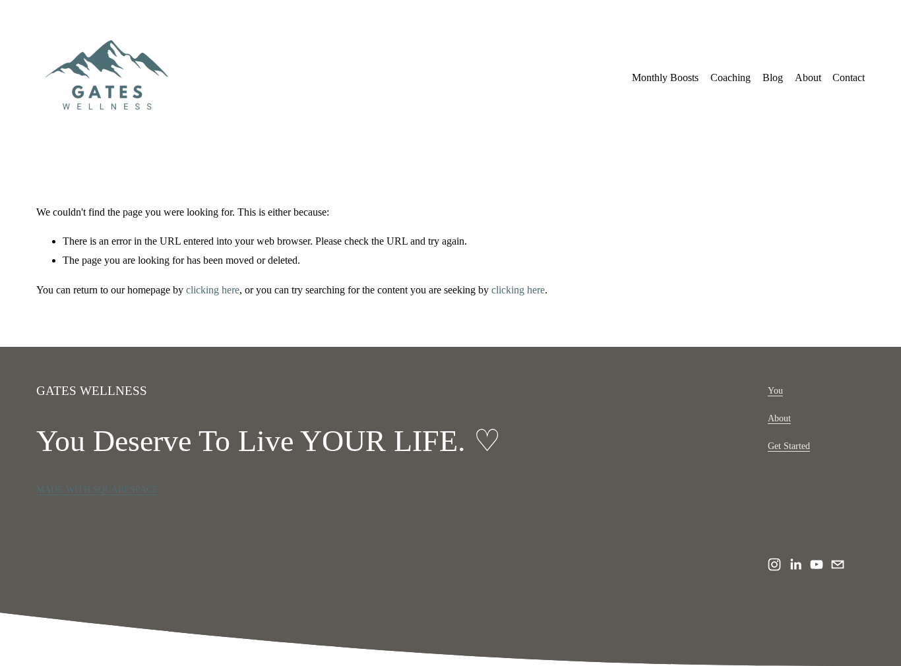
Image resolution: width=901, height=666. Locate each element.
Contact (848, 77)
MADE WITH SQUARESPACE (97, 489)
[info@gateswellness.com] (837, 564)
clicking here (212, 289)
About (808, 77)
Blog (772, 77)
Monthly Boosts (665, 77)
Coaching (730, 77)
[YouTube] (816, 564)
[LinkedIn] (795, 564)
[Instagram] (774, 564)
